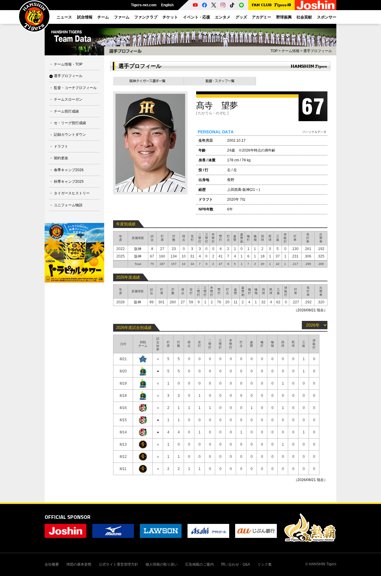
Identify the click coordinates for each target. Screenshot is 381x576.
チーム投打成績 (66, 111)
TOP (274, 51)
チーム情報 (290, 51)
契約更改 (61, 158)
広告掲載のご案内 (199, 564)
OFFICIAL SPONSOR (67, 517)
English (167, 5)
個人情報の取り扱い (162, 564)
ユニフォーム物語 (68, 205)
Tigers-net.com (144, 5)
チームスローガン (68, 99)
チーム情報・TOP (68, 64)
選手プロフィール (68, 76)
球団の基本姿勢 (78, 564)
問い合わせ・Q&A (235, 564)
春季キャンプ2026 (69, 170)
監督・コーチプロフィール (75, 88)
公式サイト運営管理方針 (118, 564)
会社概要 (52, 564)
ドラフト (61, 146)
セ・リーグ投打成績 (70, 123)
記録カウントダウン (70, 134)
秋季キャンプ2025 (69, 181)
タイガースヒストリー (72, 193)
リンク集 (264, 564)
